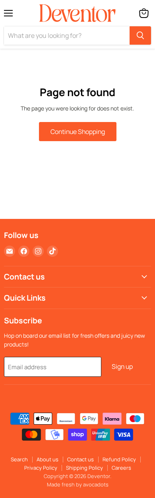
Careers (121, 467)
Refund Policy (119, 459)
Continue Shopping (77, 131)
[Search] (140, 35)
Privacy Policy (40, 467)
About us (47, 459)
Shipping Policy (84, 467)
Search (19, 459)
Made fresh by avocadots (77, 484)
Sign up (122, 366)
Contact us (80, 459)
